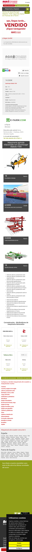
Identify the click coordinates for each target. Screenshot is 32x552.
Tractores (3, 386)
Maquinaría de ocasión (9, 430)
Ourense (20, 442)
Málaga (3, 442)
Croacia (20, 453)
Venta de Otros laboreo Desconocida (16, 312)
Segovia (19, 443)
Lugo (22, 441)
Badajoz (3, 437)
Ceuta (12, 438)
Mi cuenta (27, 2)
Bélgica (18, 452)
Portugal (11, 456)
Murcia (10, 442)
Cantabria (3, 438)
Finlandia (3, 457)
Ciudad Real (17, 438)
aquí (21, 540)
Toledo (12, 445)
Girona (2, 439)
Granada (7, 439)
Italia (24, 453)
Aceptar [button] (19, 543)
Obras (2, 412)
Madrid (25, 441)
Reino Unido (4, 452)
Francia (14, 452)
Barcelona (12, 437)
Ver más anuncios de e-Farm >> (12, 138)
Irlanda (12, 453)
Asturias (25, 435)
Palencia (24, 442)
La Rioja (6, 441)
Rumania (16, 456)
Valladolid (21, 445)
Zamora (3, 446)
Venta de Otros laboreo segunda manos (16, 301)
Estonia (8, 453)
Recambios (3, 422)
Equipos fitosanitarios (6, 400)
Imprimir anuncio (25, 75)
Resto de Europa (13, 457)
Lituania (7, 454)
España (4, 433)
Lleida (18, 441)
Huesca (27, 439)
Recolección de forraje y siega (8, 402)
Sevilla (23, 443)
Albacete (11, 435)
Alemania (9, 452)
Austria (3, 456)
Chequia (27, 452)
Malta (22, 454)
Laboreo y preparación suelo (8, 390)
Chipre (27, 453)
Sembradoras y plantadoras (7, 396)
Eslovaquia (26, 456)
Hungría (18, 454)
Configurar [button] (19, 548)
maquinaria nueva (7, 383)
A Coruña (3, 435)
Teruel (8, 445)
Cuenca (27, 438)
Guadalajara (12, 439)
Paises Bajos (27, 454)
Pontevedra (4, 443)
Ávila (29, 435)
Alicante (16, 435)
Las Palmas (11, 441)
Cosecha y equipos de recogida (8, 388)
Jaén (2, 441)
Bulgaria (23, 452)
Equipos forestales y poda (7, 406)
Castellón (8, 438)
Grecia (16, 453)
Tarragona (3, 445)
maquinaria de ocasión (21, 382)
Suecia (7, 457)
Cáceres (22, 437)
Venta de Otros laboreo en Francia (15, 314)
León (15, 441)
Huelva (23, 439)
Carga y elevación (5, 394)
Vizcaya (26, 445)
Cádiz (25, 437)
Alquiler (3, 424)
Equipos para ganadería (6, 408)
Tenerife (15, 443)
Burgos (17, 437)
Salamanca (9, 443)
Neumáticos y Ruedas (6, 420)
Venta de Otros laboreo (12, 299)
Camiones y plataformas (7, 410)
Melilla (6, 442)
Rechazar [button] (19, 545)
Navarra (15, 442)
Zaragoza (8, 446)
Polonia (7, 456)
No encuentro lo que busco (22, 5)
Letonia (3, 454)
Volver (27, 12)
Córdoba (23, 438)
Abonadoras (4, 398)
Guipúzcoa (18, 439)
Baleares (8, 437)
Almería (20, 435)
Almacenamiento (5, 416)
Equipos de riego (5, 404)
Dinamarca (3, 453)
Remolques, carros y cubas (7, 392)
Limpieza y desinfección (7, 414)
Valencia (16, 445)
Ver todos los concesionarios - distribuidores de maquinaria (16, 378)
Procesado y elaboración (7, 418)
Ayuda (5, 538)
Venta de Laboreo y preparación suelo (16, 274)
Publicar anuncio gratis (9, 5)
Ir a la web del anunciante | (11, 136)
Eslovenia (21, 456)
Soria (27, 443)
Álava (7, 435)
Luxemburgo (13, 454)
